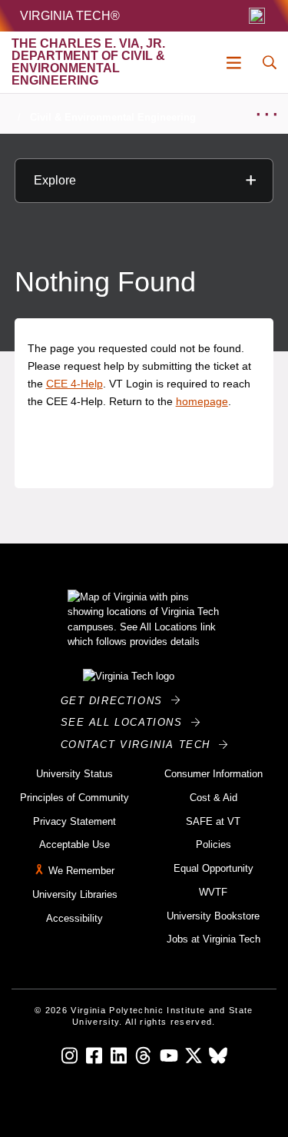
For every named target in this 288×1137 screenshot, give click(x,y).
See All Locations (126, 722)
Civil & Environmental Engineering (113, 117)
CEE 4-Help (74, 383)
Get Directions (116, 700)
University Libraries (75, 894)
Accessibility (74, 918)
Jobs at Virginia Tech (213, 939)
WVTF (213, 892)
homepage (202, 401)
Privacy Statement (74, 821)
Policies (213, 844)
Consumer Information (213, 774)
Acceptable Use (74, 844)
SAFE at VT (213, 821)
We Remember (81, 870)
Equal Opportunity (213, 868)
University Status (74, 774)
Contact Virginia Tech (140, 744)
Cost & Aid (213, 797)
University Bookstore (213, 916)
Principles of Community (74, 797)
